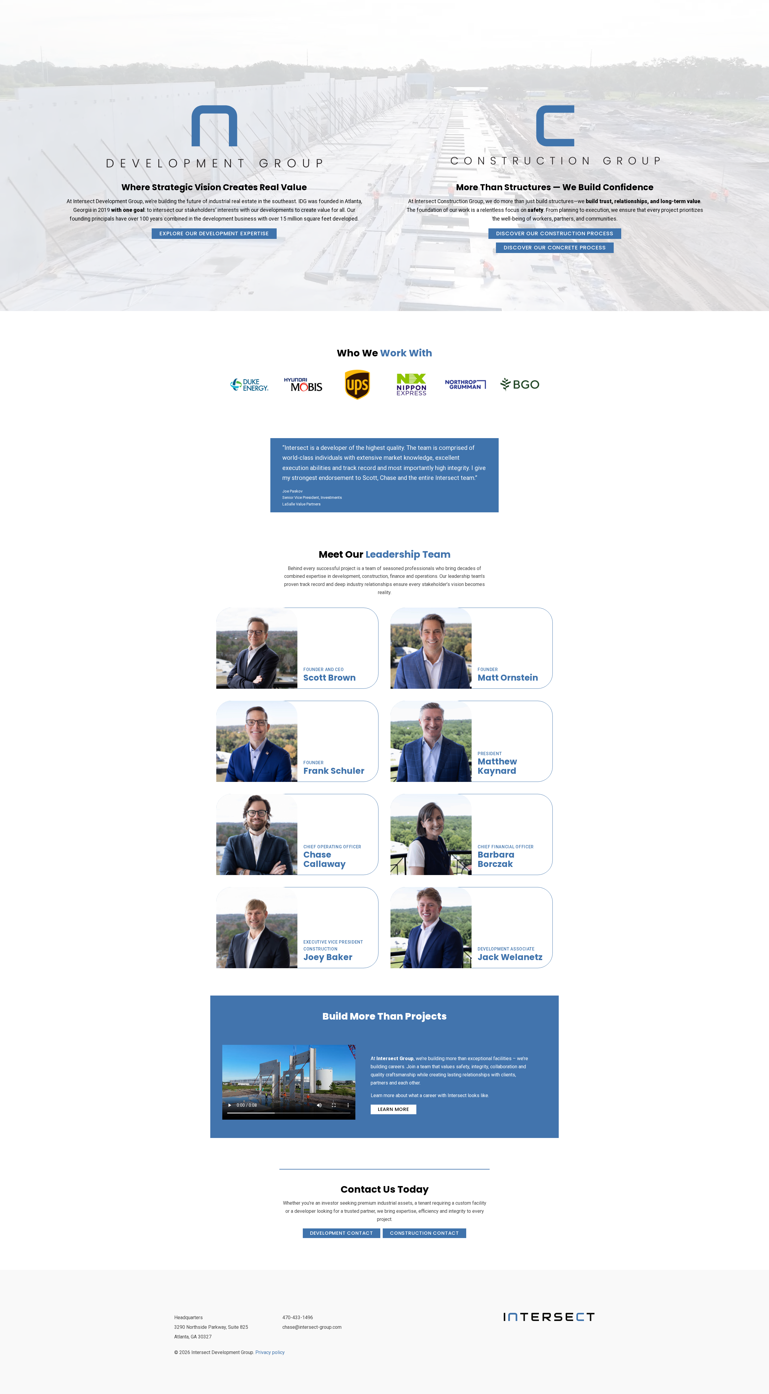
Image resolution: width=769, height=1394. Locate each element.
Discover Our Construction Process (554, 233)
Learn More (393, 1109)
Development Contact (341, 1233)
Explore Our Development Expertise (214, 233)
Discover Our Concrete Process (555, 247)
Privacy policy (270, 1352)
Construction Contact (424, 1233)
